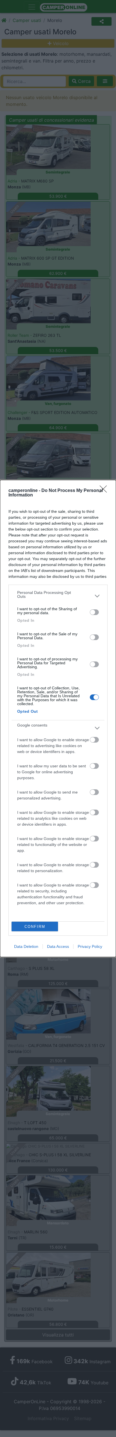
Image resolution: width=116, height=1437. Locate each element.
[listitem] (58, 596)
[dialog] (58, 718)
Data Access (58, 946)
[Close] (105, 490)
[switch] (94, 612)
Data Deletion (26, 946)
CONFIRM (34, 926)
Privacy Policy (90, 946)
